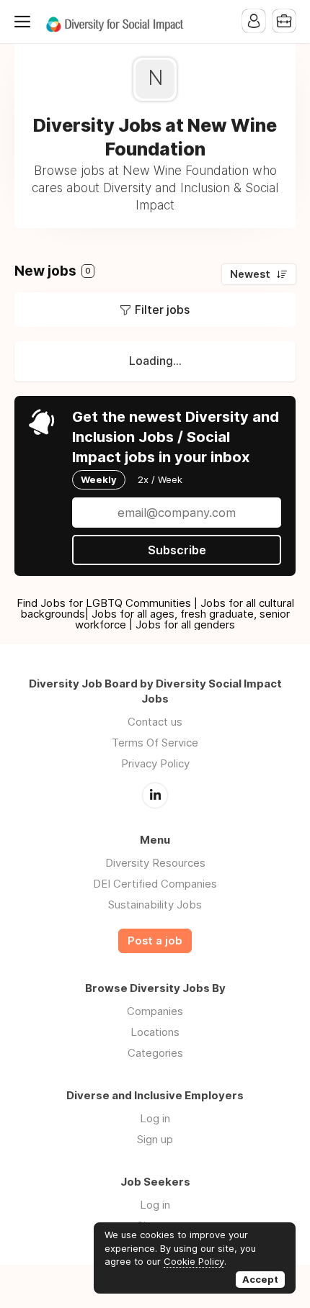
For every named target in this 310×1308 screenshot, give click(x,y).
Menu (25, 21)
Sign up (155, 1139)
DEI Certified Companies (155, 883)
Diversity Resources (155, 863)
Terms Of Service (155, 742)
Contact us (155, 722)
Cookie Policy (194, 1261)
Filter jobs (162, 309)
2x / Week (160, 479)
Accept (260, 1279)
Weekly (99, 479)
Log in (155, 1118)
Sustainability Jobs (155, 904)
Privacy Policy (155, 763)
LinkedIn (155, 795)
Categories (155, 1053)
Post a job (155, 940)
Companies (155, 1011)
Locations (155, 1032)
